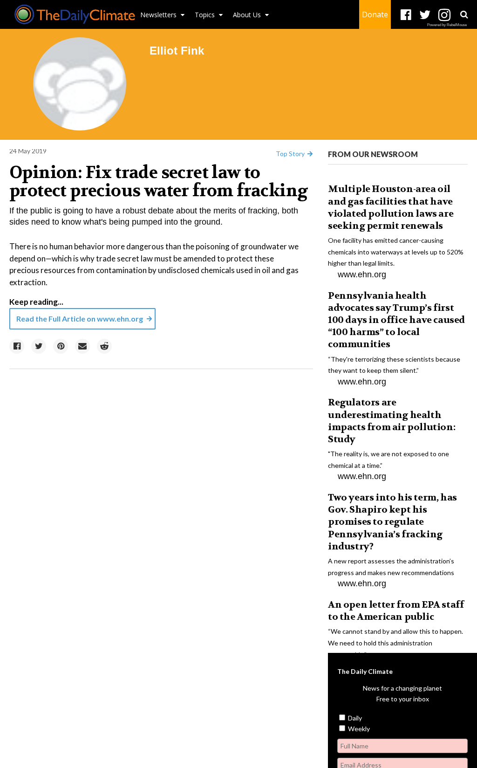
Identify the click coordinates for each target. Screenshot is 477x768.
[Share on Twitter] (38, 346)
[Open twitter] (425, 15)
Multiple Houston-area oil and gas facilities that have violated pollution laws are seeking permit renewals (390, 207)
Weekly (358, 729)
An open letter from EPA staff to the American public (395, 611)
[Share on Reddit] (104, 346)
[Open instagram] (444, 15)
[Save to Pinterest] (60, 346)
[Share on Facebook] (16, 346)
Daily (354, 718)
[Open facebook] (406, 15)
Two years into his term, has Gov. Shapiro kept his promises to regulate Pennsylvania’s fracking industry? (392, 522)
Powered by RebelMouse (447, 25)
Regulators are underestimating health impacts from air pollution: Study (391, 421)
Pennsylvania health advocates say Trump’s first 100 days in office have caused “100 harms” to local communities (396, 320)
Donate (375, 14)
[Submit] (464, 14)
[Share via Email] (82, 346)
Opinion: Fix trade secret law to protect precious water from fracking (158, 182)
